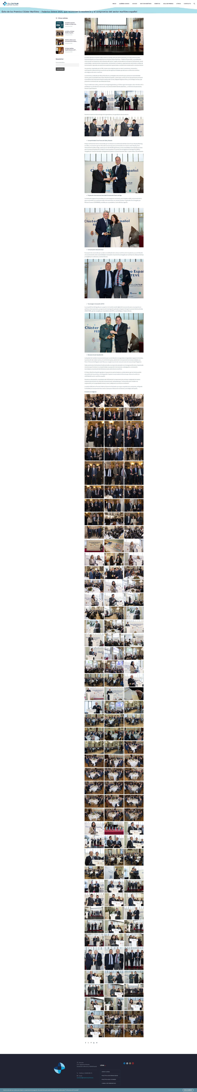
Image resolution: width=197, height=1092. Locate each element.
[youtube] (133, 1063)
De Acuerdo (188, 1090)
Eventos (157, 3)
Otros (178, 3)
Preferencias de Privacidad (174, 1090)
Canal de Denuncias (109, 1083)
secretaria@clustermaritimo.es (85, 1077)
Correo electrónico (60, 62)
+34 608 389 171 (88, 1073)
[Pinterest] (91, 1042)
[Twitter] (88, 1042)
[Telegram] (96, 1042)
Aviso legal (106, 1071)
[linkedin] (124, 1063)
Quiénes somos (124, 3)
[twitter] (127, 1063)
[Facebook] (85, 1042)
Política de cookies (109, 1079)
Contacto (187, 3)
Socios (134, 3)
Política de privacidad (110, 1075)
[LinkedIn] (93, 1042)
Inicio (114, 3)
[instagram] (130, 1063)
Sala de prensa (168, 3)
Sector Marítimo (145, 3)
